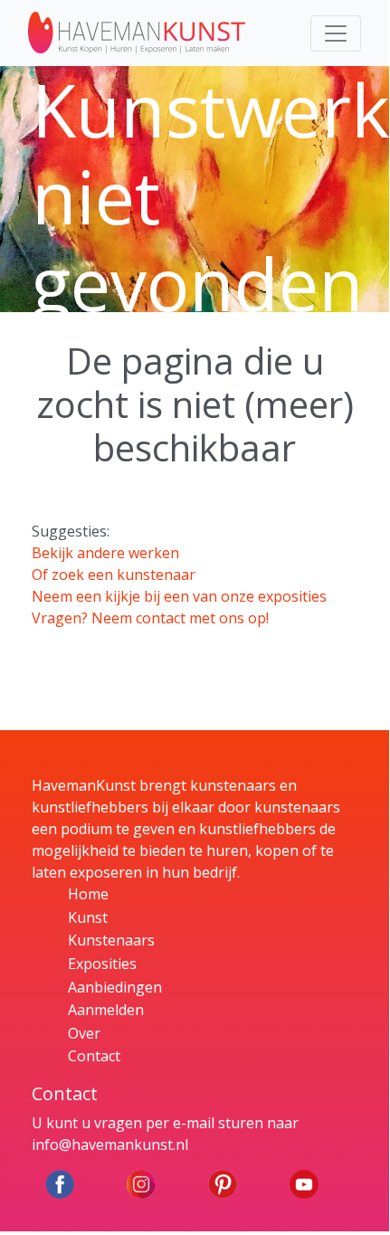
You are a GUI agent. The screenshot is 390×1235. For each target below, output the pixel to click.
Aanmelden (106, 1010)
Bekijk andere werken (105, 553)
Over (84, 1033)
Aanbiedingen (115, 987)
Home (88, 894)
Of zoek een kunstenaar (113, 574)
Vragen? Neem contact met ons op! (150, 618)
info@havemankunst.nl (110, 1144)
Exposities (102, 964)
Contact (94, 1056)
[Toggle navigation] (335, 33)
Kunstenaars (111, 940)
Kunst (88, 917)
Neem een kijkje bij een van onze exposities (179, 596)
